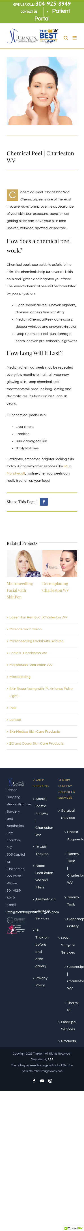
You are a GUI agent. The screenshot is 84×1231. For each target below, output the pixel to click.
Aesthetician (42, 899)
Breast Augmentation (70, 835)
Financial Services (42, 914)
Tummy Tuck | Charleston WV (70, 868)
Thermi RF (70, 1006)
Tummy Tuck (70, 900)
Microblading (20, 677)
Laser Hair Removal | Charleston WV (38, 617)
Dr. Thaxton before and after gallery (42, 948)
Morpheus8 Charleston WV (30, 665)
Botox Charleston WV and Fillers (42, 876)
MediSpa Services (68, 1025)
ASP (50, 1059)
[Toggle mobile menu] (75, 37)
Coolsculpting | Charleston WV (70, 977)
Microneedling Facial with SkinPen (20, 590)
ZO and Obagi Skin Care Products (36, 743)
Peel (12, 708)
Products (68, 1041)
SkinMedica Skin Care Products (34, 731)
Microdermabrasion (25, 629)
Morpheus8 (16, 473)
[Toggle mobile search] (66, 37)
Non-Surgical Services (68, 945)
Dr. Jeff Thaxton (42, 850)
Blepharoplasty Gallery (70, 922)
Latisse (15, 719)
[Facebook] (44, 502)
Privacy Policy (41, 981)
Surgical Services (68, 814)
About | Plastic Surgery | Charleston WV (42, 817)
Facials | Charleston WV (28, 653)
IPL (66, 466)
